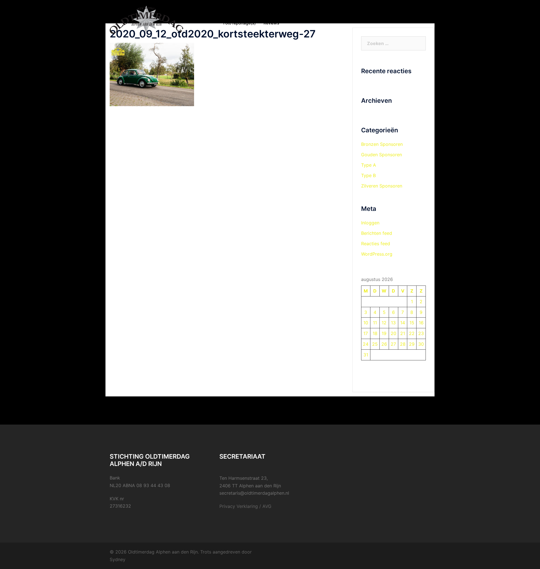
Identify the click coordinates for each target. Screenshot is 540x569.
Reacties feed (375, 243)
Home (228, 16)
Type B (368, 175)
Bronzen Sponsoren (382, 144)
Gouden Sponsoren (381, 154)
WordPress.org (376, 254)
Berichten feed (376, 233)
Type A (368, 165)
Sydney (117, 559)
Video (394, 16)
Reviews (271, 23)
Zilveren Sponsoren (381, 186)
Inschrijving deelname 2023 (289, 16)
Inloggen (370, 223)
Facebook (372, 16)
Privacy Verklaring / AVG (245, 506)
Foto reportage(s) (239, 23)
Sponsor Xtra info (339, 16)
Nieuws (249, 16)
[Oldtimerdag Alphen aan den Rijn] (146, 19)
